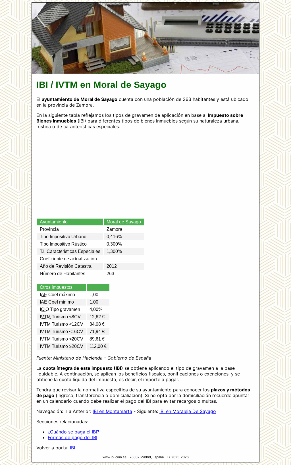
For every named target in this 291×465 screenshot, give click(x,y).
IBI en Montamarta (112, 411)
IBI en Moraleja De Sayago (187, 411)
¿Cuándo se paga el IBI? (73, 432)
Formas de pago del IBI (72, 437)
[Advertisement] (145, 173)
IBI (72, 448)
